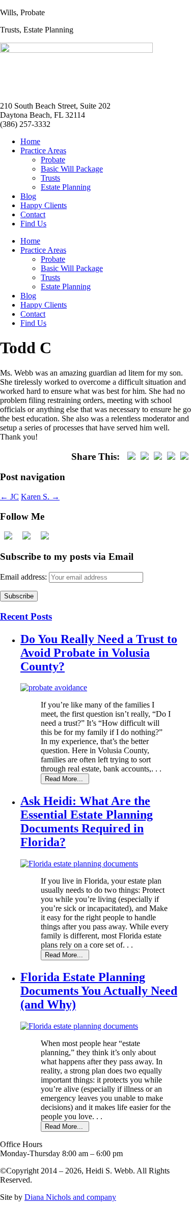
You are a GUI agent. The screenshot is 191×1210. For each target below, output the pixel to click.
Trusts (50, 178)
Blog (28, 196)
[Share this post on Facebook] (131, 456)
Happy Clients (43, 205)
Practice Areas (43, 150)
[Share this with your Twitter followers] (145, 456)
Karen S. (40, 496)
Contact (32, 214)
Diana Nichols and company (70, 1197)
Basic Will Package (72, 168)
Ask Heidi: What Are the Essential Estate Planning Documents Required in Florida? (86, 821)
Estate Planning (66, 187)
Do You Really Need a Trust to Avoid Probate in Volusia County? (98, 652)
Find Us (33, 223)
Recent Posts (26, 616)
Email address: (24, 577)
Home (30, 141)
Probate (53, 159)
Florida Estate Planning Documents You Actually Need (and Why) (98, 990)
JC (9, 496)
